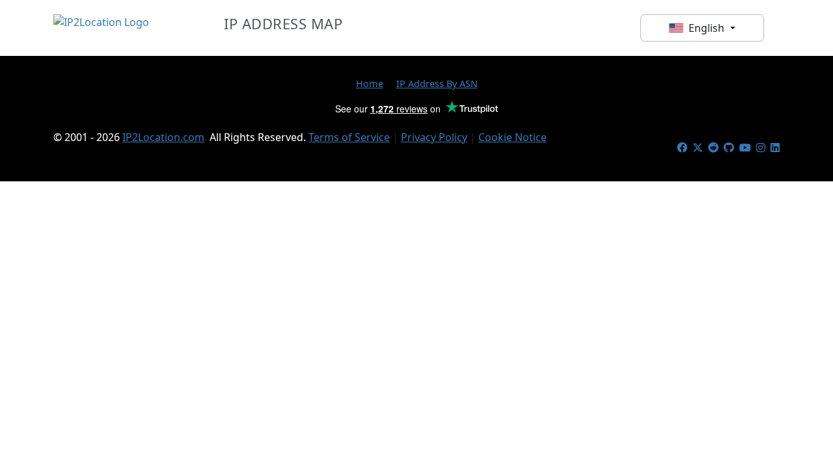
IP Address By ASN (437, 83)
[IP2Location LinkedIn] (775, 147)
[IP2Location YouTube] (745, 147)
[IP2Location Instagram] (760, 147)
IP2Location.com (163, 137)
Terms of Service (349, 137)
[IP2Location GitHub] (729, 147)
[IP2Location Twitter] (697, 147)
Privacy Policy (434, 137)
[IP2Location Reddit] (713, 147)
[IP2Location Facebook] (682, 147)
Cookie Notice (512, 137)
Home (369, 83)
